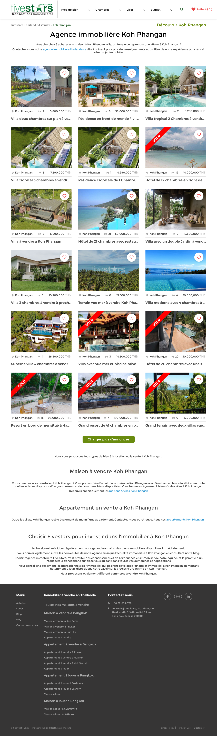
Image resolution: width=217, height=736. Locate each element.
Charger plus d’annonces (109, 439)
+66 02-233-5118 (122, 603)
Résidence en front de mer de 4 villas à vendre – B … (108, 119)
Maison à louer (53, 694)
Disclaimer (199, 728)
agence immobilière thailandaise (64, 49)
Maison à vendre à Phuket (59, 626)
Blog (19, 614)
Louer (19, 608)
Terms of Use (184, 728)
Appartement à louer (56, 668)
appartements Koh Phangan (185, 519)
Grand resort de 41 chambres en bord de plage (108, 425)
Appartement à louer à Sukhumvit (64, 683)
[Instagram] (178, 596)
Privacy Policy (167, 728)
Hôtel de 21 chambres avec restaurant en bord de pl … (108, 241)
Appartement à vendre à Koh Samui (65, 663)
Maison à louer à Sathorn (59, 714)
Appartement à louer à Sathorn (62, 688)
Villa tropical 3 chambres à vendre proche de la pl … (41, 180)
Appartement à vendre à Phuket (63, 652)
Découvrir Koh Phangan (181, 25)
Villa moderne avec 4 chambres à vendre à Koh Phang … (175, 303)
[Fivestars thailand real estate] (31, 9)
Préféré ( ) (204, 9)
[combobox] (74, 9)
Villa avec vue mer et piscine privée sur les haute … (108, 364)
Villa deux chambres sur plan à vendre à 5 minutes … (41, 119)
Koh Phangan (62, 25)
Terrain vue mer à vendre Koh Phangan (108, 303)
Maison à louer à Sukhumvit (60, 708)
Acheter (21, 603)
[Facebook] (167, 596)
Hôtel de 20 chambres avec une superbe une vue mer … (175, 364)
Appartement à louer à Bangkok (68, 675)
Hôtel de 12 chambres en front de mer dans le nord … (175, 180)
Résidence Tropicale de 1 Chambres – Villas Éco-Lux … (108, 180)
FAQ (18, 619)
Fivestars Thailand (23, 25)
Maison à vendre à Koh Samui (61, 621)
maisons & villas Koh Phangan (128, 491)
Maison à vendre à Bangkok (65, 613)
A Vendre (44, 25)
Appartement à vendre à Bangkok (70, 644)
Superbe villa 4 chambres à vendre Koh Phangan (41, 364)
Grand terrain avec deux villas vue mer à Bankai (175, 425)
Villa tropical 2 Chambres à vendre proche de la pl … (175, 119)
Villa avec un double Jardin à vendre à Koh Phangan (175, 241)
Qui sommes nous (27, 625)
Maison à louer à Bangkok (64, 701)
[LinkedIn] (188, 596)
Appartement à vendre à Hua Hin (63, 657)
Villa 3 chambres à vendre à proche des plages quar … (41, 303)
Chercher (182, 9)
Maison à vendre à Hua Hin (60, 632)
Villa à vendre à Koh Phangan (36, 241)
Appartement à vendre (57, 637)
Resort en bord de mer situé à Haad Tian (41, 425)
